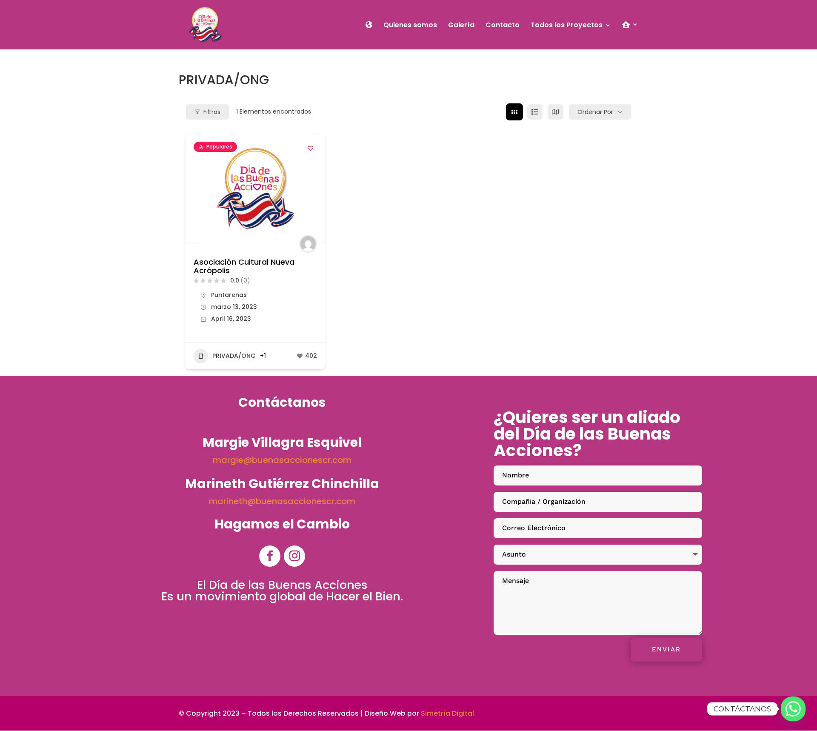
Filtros (211, 112)
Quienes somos (410, 26)
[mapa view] (555, 111)
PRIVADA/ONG (234, 355)
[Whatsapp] (793, 708)
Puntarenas (229, 295)
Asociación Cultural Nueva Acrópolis (244, 266)
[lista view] (534, 111)
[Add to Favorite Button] (310, 148)
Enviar (666, 649)
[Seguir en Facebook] (269, 556)
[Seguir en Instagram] (294, 556)
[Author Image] (308, 244)
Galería (461, 26)
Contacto (503, 26)
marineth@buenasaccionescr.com (282, 501)
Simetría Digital (447, 713)
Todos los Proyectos (567, 26)
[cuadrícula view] (514, 111)
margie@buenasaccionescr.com (282, 460)
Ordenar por (595, 112)
